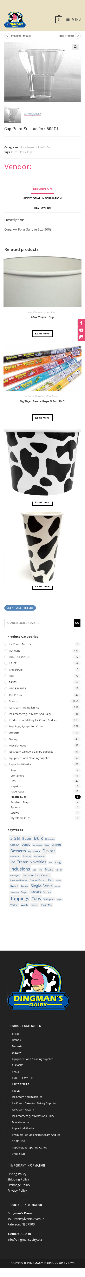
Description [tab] (42, 189)
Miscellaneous (28, 147)
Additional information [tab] (42, 198)
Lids (13, 781)
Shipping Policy (18, 1179)
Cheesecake (49, 839)
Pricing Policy (16, 1174)
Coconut (14, 844)
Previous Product (21, 35)
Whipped (34, 905)
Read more (42, 333)
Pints (50, 880)
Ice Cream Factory (20, 644)
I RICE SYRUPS (17, 688)
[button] (75, 47)
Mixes (49, 869)
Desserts (14, 733)
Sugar (24, 892)
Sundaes (35, 892)
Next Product (66, 35)
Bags (13, 770)
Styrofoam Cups (20, 818)
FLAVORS (14, 650)
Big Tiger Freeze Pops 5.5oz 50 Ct (42, 401)
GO (77, 623)
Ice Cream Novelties (34, 396)
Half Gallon (39, 856)
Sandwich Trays (20, 802)
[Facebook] (81, 322)
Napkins (16, 786)
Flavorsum (15, 856)
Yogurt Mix (46, 904)
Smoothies (14, 892)
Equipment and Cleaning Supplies (29, 758)
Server (24, 886)
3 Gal (15, 838)
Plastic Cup (25, 152)
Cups (14, 152)
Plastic (58, 880)
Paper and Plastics (20, 764)
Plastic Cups (45, 147)
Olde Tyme (15, 875)
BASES (13, 682)
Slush (57, 886)
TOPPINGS (15, 695)
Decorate (56, 844)
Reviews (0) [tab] (42, 208)
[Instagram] (81, 337)
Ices (50, 862)
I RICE (12, 676)
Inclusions (20, 869)
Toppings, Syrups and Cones (26, 726)
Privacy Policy (17, 1190)
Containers (17, 775)
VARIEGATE (15, 669)
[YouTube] (81, 330)
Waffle (24, 905)
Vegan (59, 899)
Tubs (36, 898)
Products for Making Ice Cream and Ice (33, 720)
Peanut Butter (37, 880)
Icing (57, 862)
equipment (34, 851)
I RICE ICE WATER (19, 657)
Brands (13, 701)
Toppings (19, 898)
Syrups (47, 891)
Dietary (13, 739)
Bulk (38, 838)
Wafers (14, 904)
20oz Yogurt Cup (42, 317)
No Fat (58, 869)
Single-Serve (42, 885)
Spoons (15, 807)
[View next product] (78, 36)
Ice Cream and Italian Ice (24, 707)
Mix (40, 869)
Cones (25, 844)
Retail (14, 886)
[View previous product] (7, 36)
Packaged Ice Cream (36, 875)
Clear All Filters (20, 608)
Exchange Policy (18, 1185)
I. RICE (13, 663)
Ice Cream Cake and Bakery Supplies (31, 751)
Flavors (48, 850)
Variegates (48, 899)
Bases (27, 838)
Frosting (26, 856)
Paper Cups (50, 312)
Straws (15, 812)
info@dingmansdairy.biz (24, 1239)
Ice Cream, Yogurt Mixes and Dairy (30, 714)
